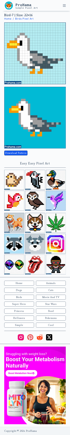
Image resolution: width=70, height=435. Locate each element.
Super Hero (19, 304)
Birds (19, 297)
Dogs (19, 290)
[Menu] (64, 5)
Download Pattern (16, 153)
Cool (51, 325)
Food (51, 311)
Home (19, 283)
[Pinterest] (30, 337)
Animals (51, 283)
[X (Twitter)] (49, 337)
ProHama (23, 5)
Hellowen (19, 318)
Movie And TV (50, 297)
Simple (19, 325)
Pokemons (51, 318)
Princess (19, 311)
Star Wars (51, 304)
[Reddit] (40, 337)
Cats (51, 290)
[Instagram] (21, 337)
